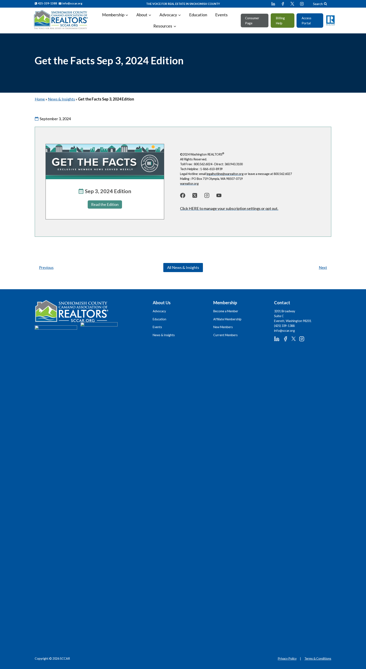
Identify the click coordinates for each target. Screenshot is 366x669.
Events (221, 14)
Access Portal (306, 20)
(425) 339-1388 (284, 326)
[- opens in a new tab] (182, 195)
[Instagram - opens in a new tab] (302, 4)
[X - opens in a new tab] (292, 4)
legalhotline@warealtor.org (225, 174)
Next (323, 267)
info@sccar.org (284, 330)
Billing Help (280, 20)
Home (40, 99)
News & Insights (61, 99)
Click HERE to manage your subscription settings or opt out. (229, 208)
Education (198, 14)
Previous (46, 267)
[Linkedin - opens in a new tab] (273, 4)
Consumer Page (252, 20)
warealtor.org (189, 183)
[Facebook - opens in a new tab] (283, 4)
